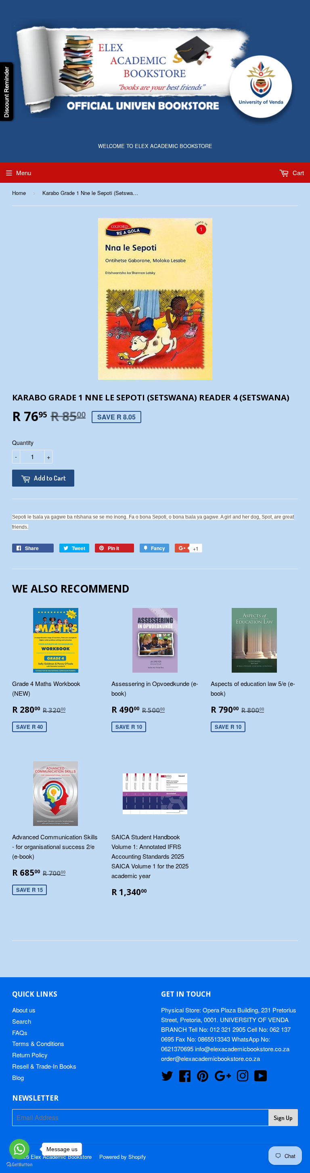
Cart (297, 172)
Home (19, 193)
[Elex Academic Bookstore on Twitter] (167, 1078)
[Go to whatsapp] (19, 1149)
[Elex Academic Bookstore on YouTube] (260, 1078)
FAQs (19, 1032)
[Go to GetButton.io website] (19, 1164)
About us (24, 1010)
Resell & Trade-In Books (44, 1066)
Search (21, 1021)
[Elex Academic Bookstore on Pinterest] (203, 1078)
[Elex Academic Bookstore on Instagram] (243, 1078)
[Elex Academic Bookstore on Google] (222, 1078)
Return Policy (30, 1054)
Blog (18, 1077)
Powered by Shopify (122, 1156)
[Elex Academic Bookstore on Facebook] (185, 1078)
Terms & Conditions (38, 1043)
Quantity (23, 442)
